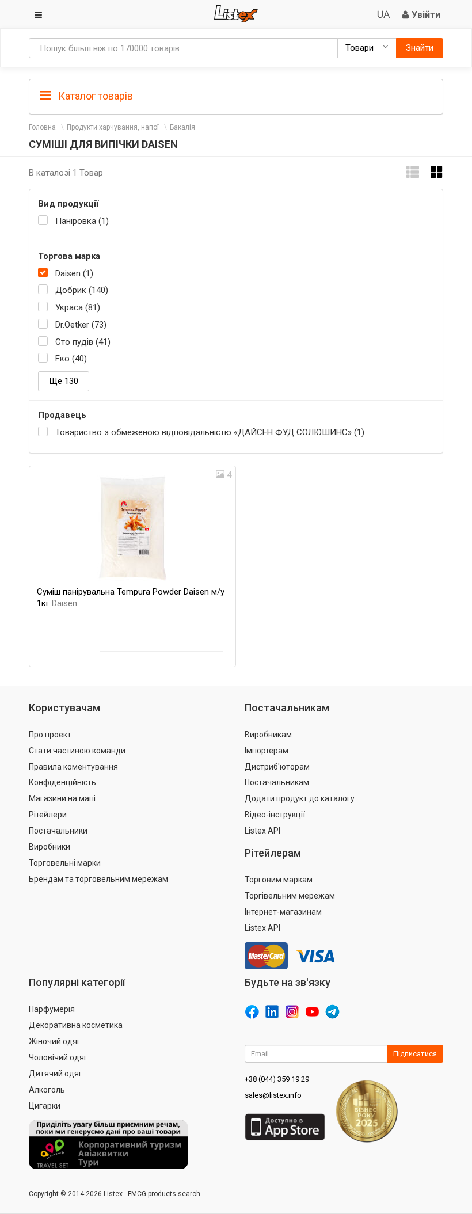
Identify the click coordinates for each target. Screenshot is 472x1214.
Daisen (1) (74, 273)
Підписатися (415, 1053)
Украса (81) (77, 307)
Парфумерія (52, 1009)
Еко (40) (71, 358)
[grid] (437, 172)
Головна (42, 127)
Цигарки (44, 1105)
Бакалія (182, 127)
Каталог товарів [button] (94, 96)
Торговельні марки (65, 862)
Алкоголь (47, 1089)
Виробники (49, 846)
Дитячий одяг (55, 1073)
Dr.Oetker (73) (80, 324)
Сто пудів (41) (83, 342)
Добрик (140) (81, 290)
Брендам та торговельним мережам (98, 879)
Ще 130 (63, 381)
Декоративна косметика (76, 1025)
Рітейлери (48, 814)
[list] (413, 172)
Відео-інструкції (275, 814)
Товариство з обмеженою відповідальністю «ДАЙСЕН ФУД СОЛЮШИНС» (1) (209, 432)
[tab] (236, 95)
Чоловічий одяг (58, 1057)
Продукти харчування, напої (113, 127)
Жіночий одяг (55, 1041)
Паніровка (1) (82, 221)
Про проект (50, 734)
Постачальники (58, 830)
